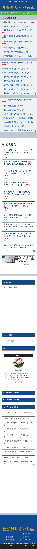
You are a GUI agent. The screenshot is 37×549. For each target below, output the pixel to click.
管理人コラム (27, 537)
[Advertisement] (18, 310)
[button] (33, 341)
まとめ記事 (9, 537)
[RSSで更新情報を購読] (21, 382)
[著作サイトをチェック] (15, 382)
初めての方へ (27, 534)
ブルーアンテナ (11, 287)
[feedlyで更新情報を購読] (18, 382)
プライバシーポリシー (27, 540)
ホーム (10, 534)
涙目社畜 (18, 370)
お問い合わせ (9, 540)
